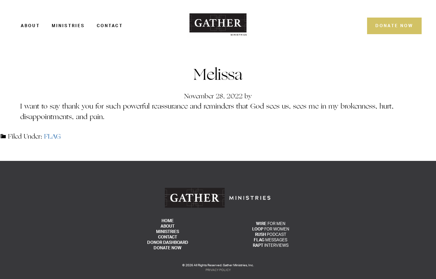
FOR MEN (270, 224)
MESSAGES (270, 240)
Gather (218, 24)
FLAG (52, 137)
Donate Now (394, 26)
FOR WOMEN (270, 229)
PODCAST (270, 235)
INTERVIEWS (271, 246)
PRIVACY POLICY (218, 270)
